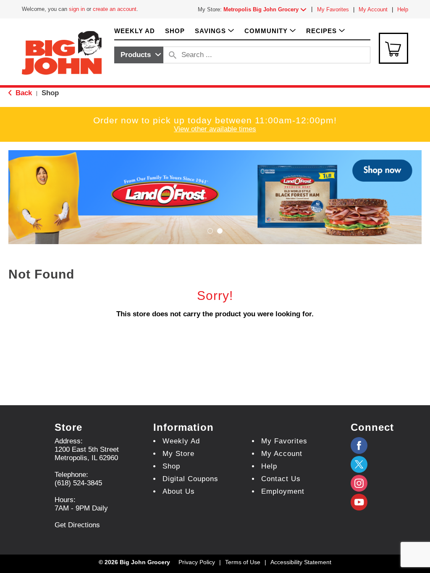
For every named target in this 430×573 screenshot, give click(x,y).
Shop (50, 93)
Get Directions (77, 525)
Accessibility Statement (300, 562)
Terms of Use (242, 562)
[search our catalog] (172, 55)
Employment (282, 491)
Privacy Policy (196, 562)
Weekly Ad (181, 441)
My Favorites (333, 9)
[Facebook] (359, 445)
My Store (178, 454)
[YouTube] (359, 483)
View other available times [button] (215, 129)
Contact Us (281, 479)
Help (402, 9)
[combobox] (138, 55)
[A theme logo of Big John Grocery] (62, 52)
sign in (77, 9)
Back (22, 93)
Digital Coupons (190, 479)
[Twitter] (359, 464)
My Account (373, 9)
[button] (266, 9)
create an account (114, 9)
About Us (179, 491)
